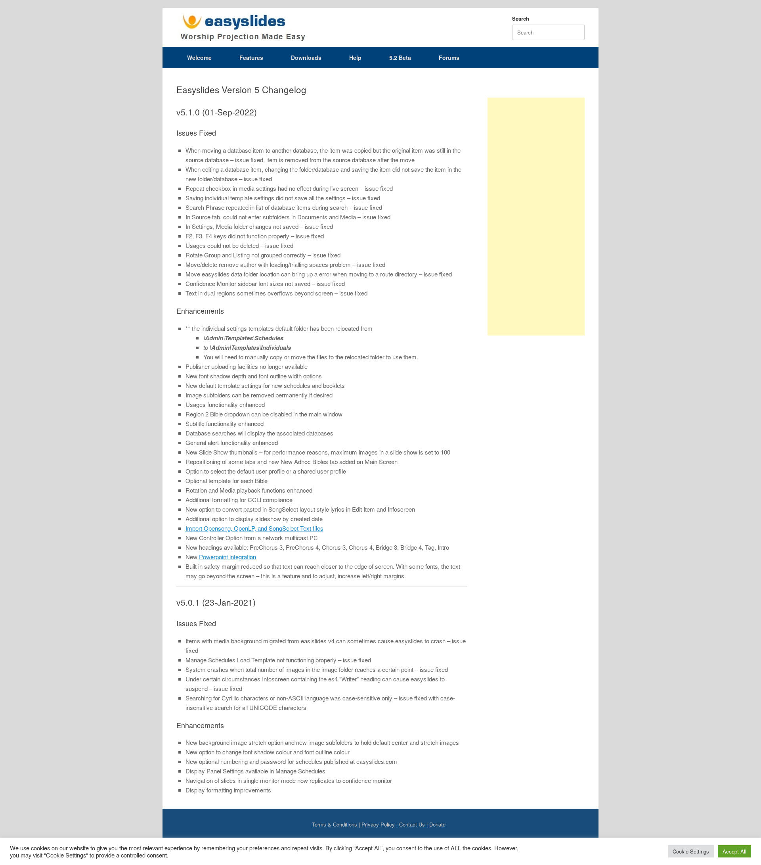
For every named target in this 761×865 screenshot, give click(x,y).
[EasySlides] (244, 27)
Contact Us (412, 824)
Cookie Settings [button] (691, 851)
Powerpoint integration (227, 556)
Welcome (199, 57)
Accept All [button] (734, 851)
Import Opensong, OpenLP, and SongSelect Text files (254, 528)
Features (251, 57)
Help (355, 57)
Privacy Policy (378, 824)
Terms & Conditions (334, 824)
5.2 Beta (400, 57)
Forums (449, 57)
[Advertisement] (536, 217)
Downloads (306, 57)
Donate (437, 824)
